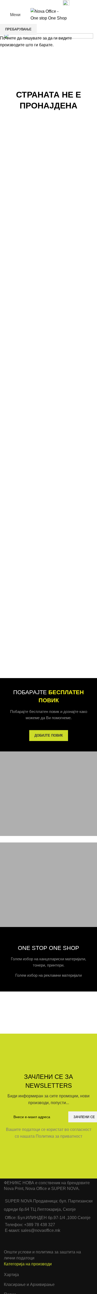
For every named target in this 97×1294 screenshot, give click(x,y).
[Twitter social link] (34, 3)
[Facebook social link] (28, 3)
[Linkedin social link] (46, 3)
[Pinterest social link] (40, 3)
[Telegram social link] (52, 3)
